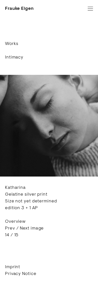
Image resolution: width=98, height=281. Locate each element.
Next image (32, 228)
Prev (10, 228)
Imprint (12, 267)
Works (11, 43)
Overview (15, 221)
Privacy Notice (20, 273)
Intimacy (14, 57)
